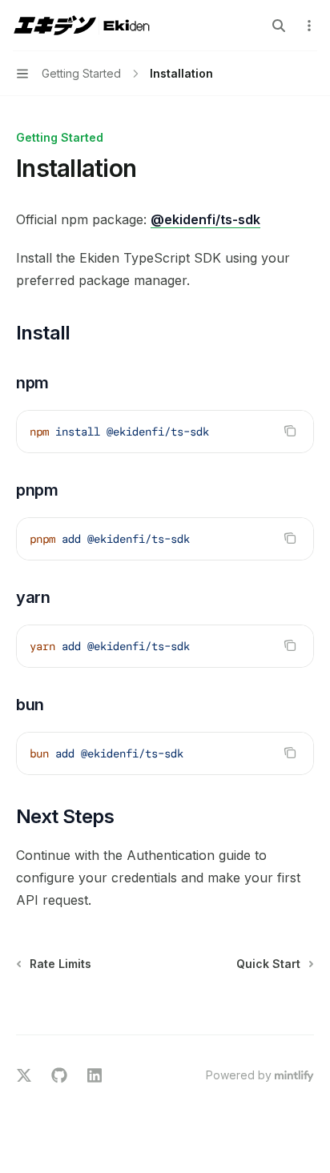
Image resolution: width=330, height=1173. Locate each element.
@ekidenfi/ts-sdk (205, 219)
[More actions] (309, 25)
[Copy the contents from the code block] (290, 430)
